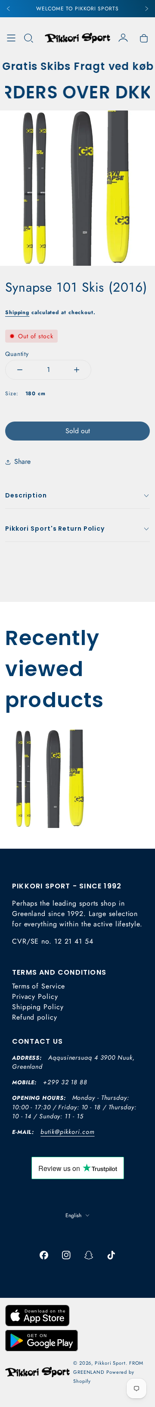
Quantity (17, 353)
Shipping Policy (38, 1007)
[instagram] (66, 1255)
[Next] (146, 8)
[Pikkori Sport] (77, 38)
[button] (28, 37)
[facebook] (43, 1255)
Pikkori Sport (110, 1363)
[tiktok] (111, 1255)
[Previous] (8, 8)
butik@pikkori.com (67, 1131)
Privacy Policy (35, 996)
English (73, 1215)
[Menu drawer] (11, 37)
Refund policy (34, 1017)
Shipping (17, 312)
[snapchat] (88, 1255)
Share (22, 461)
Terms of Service (38, 986)
